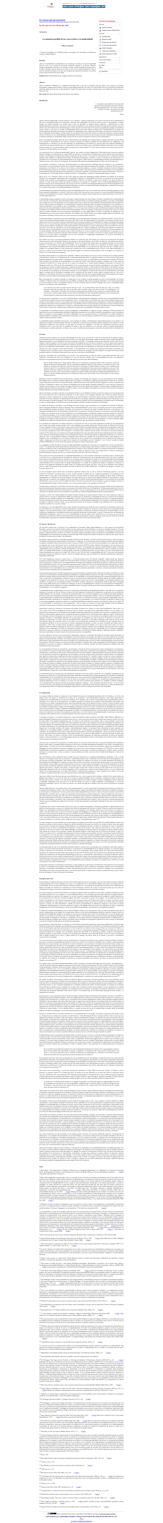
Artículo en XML (107, 39)
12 (87, 407)
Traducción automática (109, 51)
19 (86, 544)
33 (84, 870)
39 (45, 986)
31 (98, 818)
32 (83, 852)
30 (46, 802)
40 (119, 995)
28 (107, 747)
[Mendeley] (100, 65)
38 (118, 975)
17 (110, 473)
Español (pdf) (106, 36)
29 (46, 793)
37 (56, 959)
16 (52, 467)
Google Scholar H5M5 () (111, 30)
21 (103, 604)
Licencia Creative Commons (108, 1514)
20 (123, 600)
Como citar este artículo (109, 45)
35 (91, 899)
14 (47, 432)
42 (93, 1015)
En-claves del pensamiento (52, 20)
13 (123, 412)
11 (123, 396)
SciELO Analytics (107, 27)
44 (60, 1066)
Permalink (104, 71)
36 (99, 929)
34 (91, 887)
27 (56, 742)
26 (66, 738)
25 (116, 718)
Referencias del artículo (109, 42)
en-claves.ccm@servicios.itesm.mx (81, 1521)
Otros (103, 65)
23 (51, 682)
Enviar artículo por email (109, 54)
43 (92, 1054)
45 (59, 1072)
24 (50, 718)
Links (121, 1172)
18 (104, 482)
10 (103, 384)
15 (66, 450)
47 (68, 1086)
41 (91, 1009)
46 (68, 1074)
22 (53, 610)
